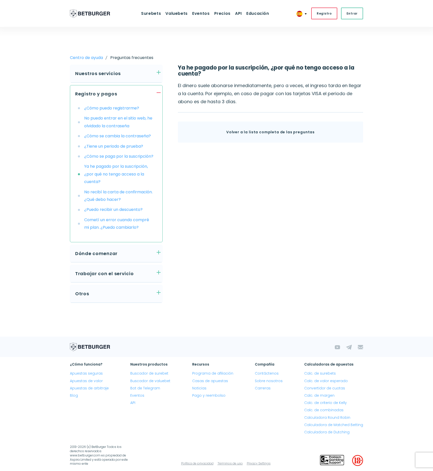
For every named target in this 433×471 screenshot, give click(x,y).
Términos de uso (230, 463)
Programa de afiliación (212, 373)
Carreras (263, 388)
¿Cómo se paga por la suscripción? (118, 156)
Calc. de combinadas (324, 410)
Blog (74, 395)
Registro (324, 13)
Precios (222, 13)
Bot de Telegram (145, 388)
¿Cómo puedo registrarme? (111, 108)
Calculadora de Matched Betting (333, 424)
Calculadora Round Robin (327, 417)
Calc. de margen (319, 395)
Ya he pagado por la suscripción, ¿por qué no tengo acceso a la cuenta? (116, 174)
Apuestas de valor (86, 380)
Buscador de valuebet (150, 380)
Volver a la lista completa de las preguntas (270, 132)
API (238, 13)
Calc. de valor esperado (326, 380)
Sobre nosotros (269, 380)
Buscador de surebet (149, 373)
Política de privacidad (197, 463)
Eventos (137, 395)
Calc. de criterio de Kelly (325, 402)
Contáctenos (267, 373)
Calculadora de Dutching (327, 432)
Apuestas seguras (86, 373)
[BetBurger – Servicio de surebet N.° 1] (90, 13)
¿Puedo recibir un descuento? (113, 209)
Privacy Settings (259, 463)
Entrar (352, 13)
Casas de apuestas (210, 380)
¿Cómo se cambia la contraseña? (117, 136)
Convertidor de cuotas (324, 388)
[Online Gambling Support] (332, 460)
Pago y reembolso (209, 395)
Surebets (151, 13)
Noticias (199, 388)
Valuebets (176, 13)
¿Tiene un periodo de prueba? (113, 146)
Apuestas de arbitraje (89, 388)
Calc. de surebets (320, 373)
